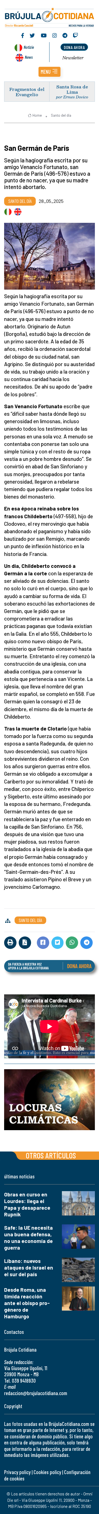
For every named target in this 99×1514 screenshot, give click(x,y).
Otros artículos (51, 1155)
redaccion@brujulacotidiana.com (35, 1393)
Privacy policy (17, 1472)
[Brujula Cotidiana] (49, 16)
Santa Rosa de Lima (72, 89)
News (29, 57)
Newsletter (73, 57)
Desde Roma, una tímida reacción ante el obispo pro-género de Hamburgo (27, 1302)
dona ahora (74, 47)
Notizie (29, 47)
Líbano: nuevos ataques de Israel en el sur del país (28, 1267)
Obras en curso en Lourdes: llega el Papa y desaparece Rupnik (27, 1204)
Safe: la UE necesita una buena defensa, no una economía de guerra (28, 1237)
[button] (49, 72)
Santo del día (61, 115)
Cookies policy (47, 1472)
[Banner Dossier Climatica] (49, 1099)
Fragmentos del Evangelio (27, 92)
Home (37, 115)
